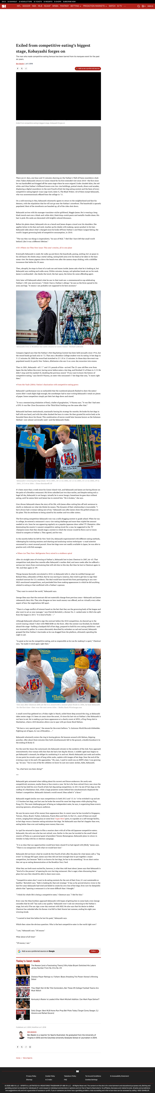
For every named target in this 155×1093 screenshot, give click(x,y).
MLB (40, 6)
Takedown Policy (70, 1076)
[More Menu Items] (125, 6)
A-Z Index (48, 1080)
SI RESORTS (48, 2)
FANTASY (64, 6)
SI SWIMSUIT (12, 2)
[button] (76, 6)
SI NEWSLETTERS (25, 2)
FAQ (65, 1080)
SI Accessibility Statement (119, 1076)
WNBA (55, 6)
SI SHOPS (57, 2)
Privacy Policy (31, 1076)
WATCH (112, 6)
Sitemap (29, 1080)
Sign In (150, 6)
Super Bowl (60, 818)
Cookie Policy (50, 1076)
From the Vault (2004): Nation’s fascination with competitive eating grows (47, 384)
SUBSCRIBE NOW (69, 2)
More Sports (27, 1058)
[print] (30, 1047)
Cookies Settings (91, 1080)
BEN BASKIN (31, 1032)
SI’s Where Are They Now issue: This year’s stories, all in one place (44, 247)
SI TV (119, 6)
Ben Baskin (20, 64)
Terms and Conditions (93, 1076)
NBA (34, 6)
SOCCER (26, 6)
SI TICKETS (38, 2)
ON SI (4, 2)
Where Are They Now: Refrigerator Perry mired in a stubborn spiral (44, 553)
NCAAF (47, 6)
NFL (19, 6)
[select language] (144, 6)
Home (18, 1058)
